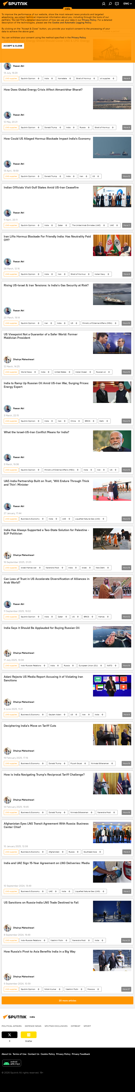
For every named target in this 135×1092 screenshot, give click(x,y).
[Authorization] (103, 3)
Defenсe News (33, 1025)
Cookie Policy (48, 1054)
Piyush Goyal (76, 763)
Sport (87, 1025)
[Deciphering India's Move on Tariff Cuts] (112, 734)
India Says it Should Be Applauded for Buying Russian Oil (42, 628)
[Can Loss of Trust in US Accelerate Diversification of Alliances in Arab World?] (112, 587)
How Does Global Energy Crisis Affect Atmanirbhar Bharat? (43, 89)
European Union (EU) (88, 665)
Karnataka (62, 78)
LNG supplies (11, 78)
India (46, 78)
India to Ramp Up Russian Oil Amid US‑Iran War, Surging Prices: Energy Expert (46, 385)
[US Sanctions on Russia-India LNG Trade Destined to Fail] (112, 911)
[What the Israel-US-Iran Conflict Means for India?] (112, 441)
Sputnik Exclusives (56, 1025)
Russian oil (101, 372)
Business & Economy (30, 519)
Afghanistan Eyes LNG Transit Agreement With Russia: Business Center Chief (46, 825)
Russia (82, 127)
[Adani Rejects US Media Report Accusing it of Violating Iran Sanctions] (112, 685)
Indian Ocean (81, 372)
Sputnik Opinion (28, 78)
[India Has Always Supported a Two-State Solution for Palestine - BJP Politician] (112, 539)
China (73, 421)
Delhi (101, 421)
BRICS (87, 421)
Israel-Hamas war (29, 567)
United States (60, 372)
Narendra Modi (52, 567)
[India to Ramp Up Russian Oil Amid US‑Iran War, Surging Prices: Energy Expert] (112, 392)
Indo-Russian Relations (31, 665)
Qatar (60, 225)
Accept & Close (12, 46)
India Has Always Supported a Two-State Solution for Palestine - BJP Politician (46, 531)
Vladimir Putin (56, 940)
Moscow (91, 989)
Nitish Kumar (50, 989)
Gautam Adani (55, 714)
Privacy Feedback (81, 1054)
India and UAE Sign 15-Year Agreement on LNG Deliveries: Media (47, 863)
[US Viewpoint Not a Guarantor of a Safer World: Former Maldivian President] (112, 343)
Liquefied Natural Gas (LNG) (87, 519)
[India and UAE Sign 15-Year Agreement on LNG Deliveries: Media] (112, 872)
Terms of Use (20, 1054)
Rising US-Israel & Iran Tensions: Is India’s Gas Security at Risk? (46, 285)
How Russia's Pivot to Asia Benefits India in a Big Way (39, 951)
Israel (84, 567)
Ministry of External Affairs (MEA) (97, 323)
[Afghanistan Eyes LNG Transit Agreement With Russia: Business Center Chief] (112, 832)
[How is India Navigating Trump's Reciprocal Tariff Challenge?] (112, 783)
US (93, 176)
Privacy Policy (89, 19)
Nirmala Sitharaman (100, 763)
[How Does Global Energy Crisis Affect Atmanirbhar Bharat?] (112, 98)
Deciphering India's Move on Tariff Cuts (30, 726)
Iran (81, 176)
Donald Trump (50, 127)
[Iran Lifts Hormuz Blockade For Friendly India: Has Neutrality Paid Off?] (112, 245)
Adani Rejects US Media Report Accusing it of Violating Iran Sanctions (43, 678)
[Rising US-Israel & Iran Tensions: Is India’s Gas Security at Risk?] (112, 294)
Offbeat (75, 1025)
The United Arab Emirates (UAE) (86, 225)
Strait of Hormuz (83, 78)
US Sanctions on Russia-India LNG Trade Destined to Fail (41, 902)
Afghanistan (54, 852)
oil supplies (105, 78)
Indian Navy (100, 274)
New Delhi (100, 567)
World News (26, 372)
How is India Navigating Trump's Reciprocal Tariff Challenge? (44, 774)
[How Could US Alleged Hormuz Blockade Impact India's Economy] (112, 147)
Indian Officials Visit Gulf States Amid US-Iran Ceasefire (41, 187)
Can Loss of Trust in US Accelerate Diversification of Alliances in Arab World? (46, 580)
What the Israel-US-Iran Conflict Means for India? (36, 432)
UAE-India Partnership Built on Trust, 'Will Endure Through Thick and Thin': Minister (46, 482)
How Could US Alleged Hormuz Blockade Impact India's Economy (47, 138)
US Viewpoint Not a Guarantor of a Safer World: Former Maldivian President (41, 336)
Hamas (101, 616)
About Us (6, 1054)
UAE (112, 225)
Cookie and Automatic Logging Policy (71, 22)
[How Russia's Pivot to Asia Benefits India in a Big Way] (112, 960)
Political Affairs (12, 1025)
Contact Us (33, 1054)
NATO (109, 665)
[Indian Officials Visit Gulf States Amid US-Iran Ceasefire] (112, 196)
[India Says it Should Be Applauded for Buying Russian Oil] (112, 636)
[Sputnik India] (16, 6)
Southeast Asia (90, 852)
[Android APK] (11, 1063)
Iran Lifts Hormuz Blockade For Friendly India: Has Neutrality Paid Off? (47, 238)
